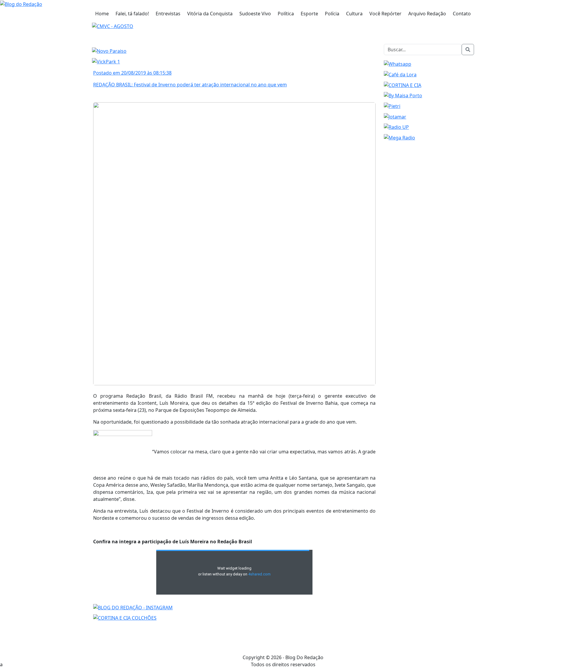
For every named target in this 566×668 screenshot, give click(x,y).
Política (286, 13)
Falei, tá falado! (132, 13)
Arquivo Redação (427, 13)
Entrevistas (168, 13)
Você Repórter (385, 13)
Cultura (354, 13)
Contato (462, 13)
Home (102, 13)
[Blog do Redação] (21, 3)
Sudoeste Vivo (255, 13)
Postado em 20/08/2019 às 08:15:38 (132, 73)
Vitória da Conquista (210, 13)
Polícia (332, 13)
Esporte (309, 13)
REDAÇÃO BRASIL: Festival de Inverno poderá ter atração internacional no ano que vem (190, 84)
